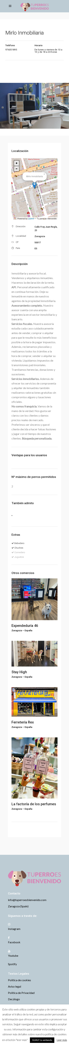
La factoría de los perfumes (34, 804)
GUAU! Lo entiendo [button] (42, 1040)
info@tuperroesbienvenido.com (27, 900)
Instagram (14, 928)
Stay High (19, 672)
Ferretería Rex (23, 722)
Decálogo (14, 999)
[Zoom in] (16, 163)
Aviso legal (14, 986)
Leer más (62, 1039)
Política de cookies (19, 980)
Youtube (13, 955)
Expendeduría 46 (25, 626)
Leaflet (31, 218)
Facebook (14, 942)
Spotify (12, 964)
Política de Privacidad (21, 992)
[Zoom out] (16, 168)
